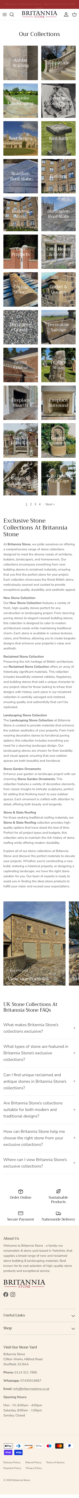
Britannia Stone (21, 1480)
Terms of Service (55, 1462)
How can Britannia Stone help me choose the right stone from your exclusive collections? (34, 1138)
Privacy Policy (34, 1468)
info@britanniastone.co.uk (31, 1389)
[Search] (14, 14)
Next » (50, 504)
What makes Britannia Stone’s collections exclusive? (30, 1028)
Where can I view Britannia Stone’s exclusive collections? (35, 1163)
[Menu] (4, 14)
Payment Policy (12, 1468)
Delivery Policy (11, 1462)
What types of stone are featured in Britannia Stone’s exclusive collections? (35, 1053)
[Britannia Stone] (40, 14)
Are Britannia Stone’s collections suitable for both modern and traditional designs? (33, 1109)
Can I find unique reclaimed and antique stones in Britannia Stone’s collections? (34, 1081)
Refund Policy (33, 1462)
